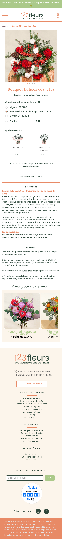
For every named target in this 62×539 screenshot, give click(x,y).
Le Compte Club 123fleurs (31, 430)
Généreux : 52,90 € (20, 115)
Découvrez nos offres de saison (38, 164)
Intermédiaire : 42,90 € (30, 111)
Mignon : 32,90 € (18, 107)
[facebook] (46, 511)
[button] (27, 83)
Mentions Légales (32, 406)
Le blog (32, 414)
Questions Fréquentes (32, 384)
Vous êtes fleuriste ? (32, 441)
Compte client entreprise (32, 433)
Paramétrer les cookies (32, 409)
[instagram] (38, 511)
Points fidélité (32, 436)
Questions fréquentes (32, 457)
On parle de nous (32, 417)
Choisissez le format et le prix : (21, 102)
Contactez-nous (31, 454)
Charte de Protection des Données (31, 404)
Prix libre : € (24, 121)
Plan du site (31, 459)
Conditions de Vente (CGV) (32, 401)
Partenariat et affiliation (31, 438)
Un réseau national (31, 412)
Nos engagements (31, 398)
